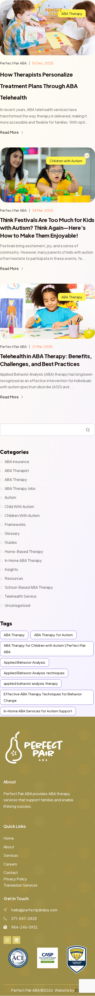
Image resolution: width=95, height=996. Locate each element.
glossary (12, 533)
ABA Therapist (17, 470)
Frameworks (15, 524)
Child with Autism (19, 506)
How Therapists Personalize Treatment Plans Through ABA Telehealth (39, 86)
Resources (14, 578)
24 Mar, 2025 (42, 210)
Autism (10, 497)
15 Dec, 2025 (42, 63)
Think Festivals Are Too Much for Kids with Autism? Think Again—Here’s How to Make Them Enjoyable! (47, 227)
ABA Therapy (71, 297)
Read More (9, 132)
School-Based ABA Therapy (29, 587)
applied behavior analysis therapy (31, 683)
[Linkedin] (16, 940)
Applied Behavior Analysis (24, 662)
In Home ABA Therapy (23, 560)
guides (11, 542)
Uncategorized (17, 605)
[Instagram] (7, 940)
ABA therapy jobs (20, 488)
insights (11, 569)
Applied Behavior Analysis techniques (34, 673)
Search (88, 430)
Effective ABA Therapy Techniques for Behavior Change (43, 697)
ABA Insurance (17, 461)
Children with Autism (66, 160)
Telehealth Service (20, 596)
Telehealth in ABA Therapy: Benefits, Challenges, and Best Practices (46, 359)
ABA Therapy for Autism (53, 635)
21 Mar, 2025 (42, 346)
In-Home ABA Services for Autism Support (38, 711)
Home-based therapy (24, 551)
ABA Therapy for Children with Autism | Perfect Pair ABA (45, 648)
